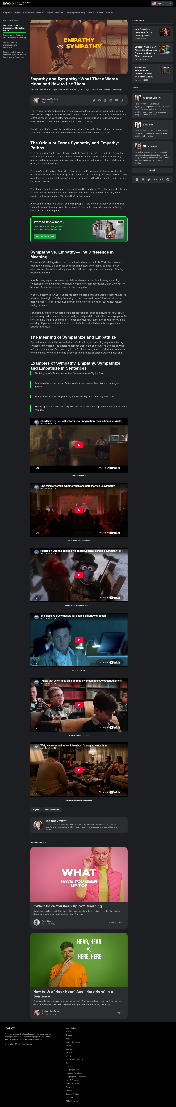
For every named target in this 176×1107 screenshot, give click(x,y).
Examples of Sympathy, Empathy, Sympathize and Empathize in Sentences (14, 54)
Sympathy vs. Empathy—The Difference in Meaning (14, 36)
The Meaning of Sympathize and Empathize (10, 45)
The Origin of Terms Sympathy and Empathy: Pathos (14, 28)
